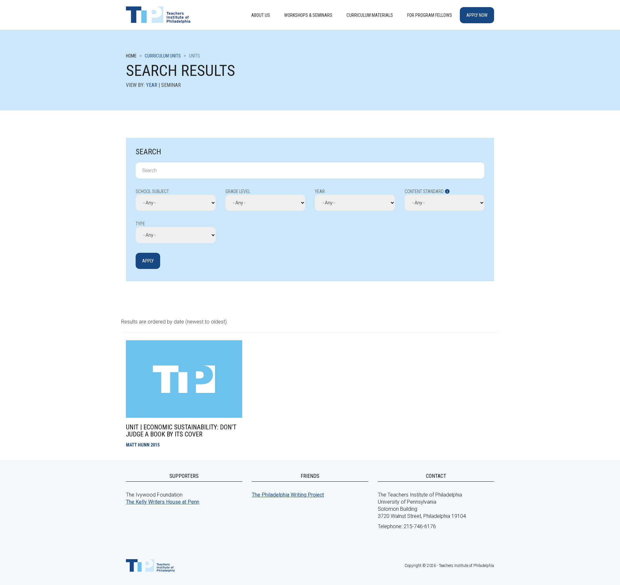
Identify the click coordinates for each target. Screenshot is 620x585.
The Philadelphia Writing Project (288, 495)
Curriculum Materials (369, 15)
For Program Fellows (429, 15)
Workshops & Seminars (308, 15)
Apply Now (477, 15)
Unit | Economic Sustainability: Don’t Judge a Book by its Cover (181, 430)
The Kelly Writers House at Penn (162, 502)
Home (131, 55)
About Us (260, 15)
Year (151, 85)
